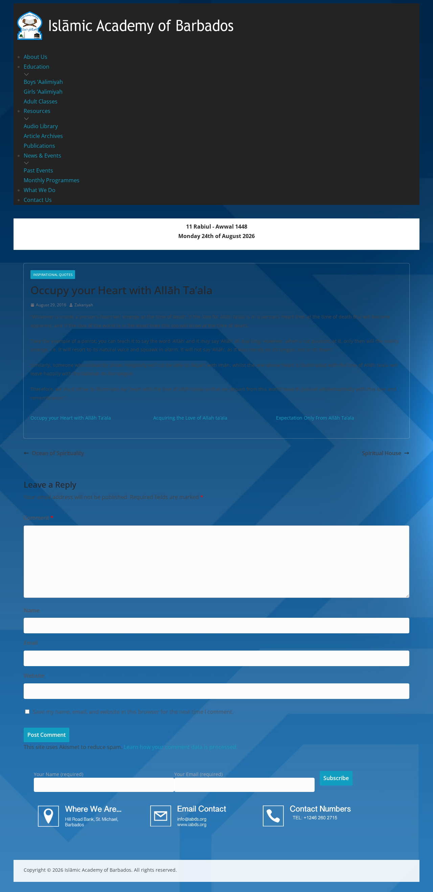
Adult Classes (41, 101)
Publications (39, 145)
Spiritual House (381, 453)
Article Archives (43, 136)
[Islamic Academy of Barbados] (125, 11)
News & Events (42, 155)
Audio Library (41, 126)
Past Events (38, 170)
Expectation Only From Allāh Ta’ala (315, 418)
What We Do (39, 190)
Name (31, 610)
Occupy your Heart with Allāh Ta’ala (70, 418)
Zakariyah (83, 305)
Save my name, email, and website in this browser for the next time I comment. (133, 711)
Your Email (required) (198, 774)
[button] (216, 74)
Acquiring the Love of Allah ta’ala (190, 418)
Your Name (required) (58, 774)
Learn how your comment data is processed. (180, 747)
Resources (37, 111)
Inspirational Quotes (52, 274)
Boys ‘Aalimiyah (43, 82)
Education (36, 66)
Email (31, 643)
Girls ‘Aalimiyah (43, 91)
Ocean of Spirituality (58, 453)
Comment (38, 517)
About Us (35, 57)
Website (34, 675)
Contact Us (38, 200)
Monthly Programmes (51, 180)
